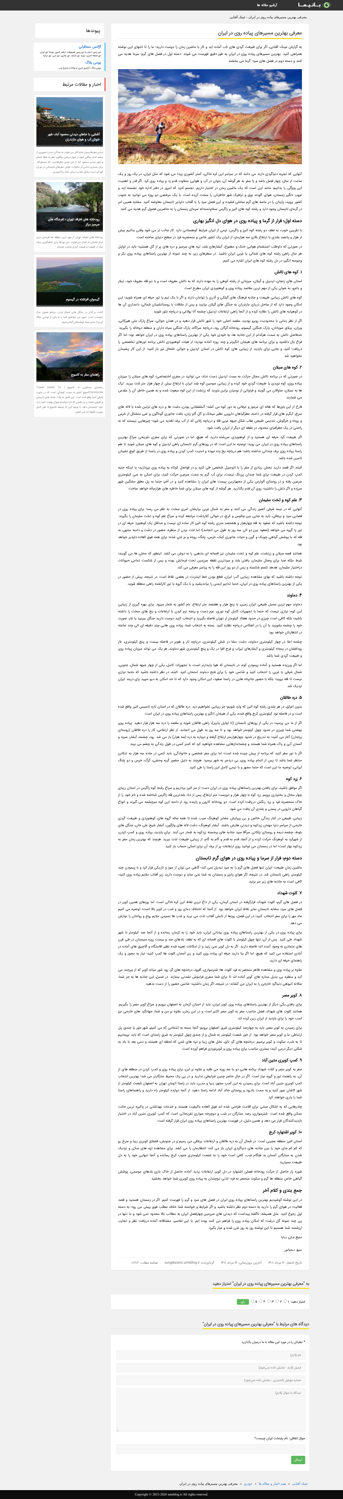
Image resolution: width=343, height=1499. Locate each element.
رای (243, 1301)
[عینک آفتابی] (314, 5)
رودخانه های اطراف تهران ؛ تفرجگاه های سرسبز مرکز (74, 222)
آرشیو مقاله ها (267, 5)
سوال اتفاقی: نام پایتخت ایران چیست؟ (279, 1438)
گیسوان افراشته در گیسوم (83, 299)
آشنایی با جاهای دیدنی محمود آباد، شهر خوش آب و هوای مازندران (74, 137)
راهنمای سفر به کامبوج (85, 374)
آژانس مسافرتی (90, 47)
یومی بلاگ (93, 62)
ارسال (298, 1460)
